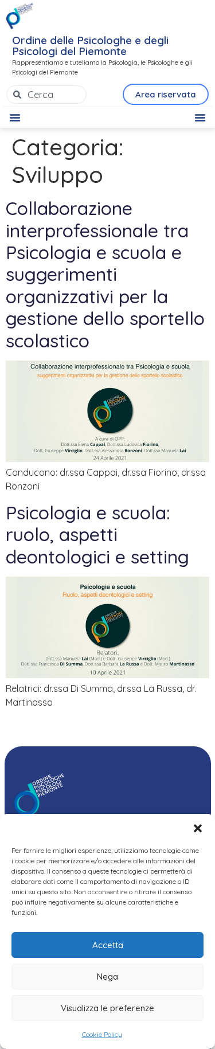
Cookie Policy (102, 1034)
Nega (107, 976)
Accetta (107, 945)
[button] (198, 828)
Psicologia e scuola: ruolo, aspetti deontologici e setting (97, 534)
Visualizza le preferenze (107, 1008)
